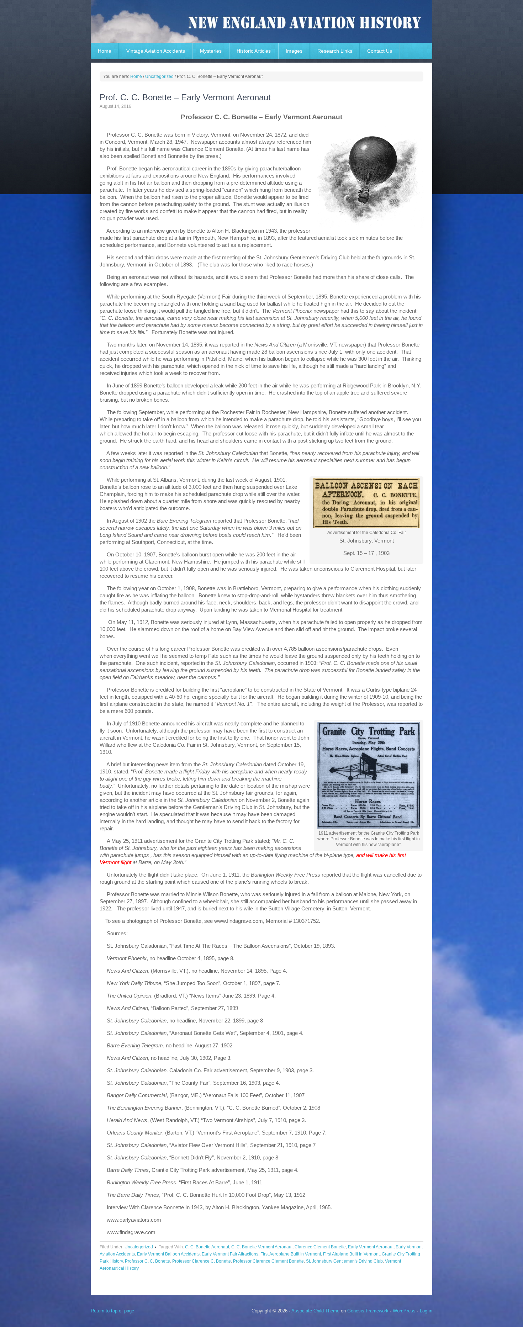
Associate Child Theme (315, 1310)
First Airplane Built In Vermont (351, 1254)
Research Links (334, 51)
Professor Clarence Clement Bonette (268, 1261)
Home (104, 51)
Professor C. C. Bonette (147, 1261)
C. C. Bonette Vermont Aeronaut (261, 1246)
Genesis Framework (368, 1310)
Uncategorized (139, 1246)
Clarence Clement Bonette (320, 1246)
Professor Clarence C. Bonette (201, 1261)
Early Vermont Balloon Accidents (168, 1254)
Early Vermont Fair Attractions (230, 1254)
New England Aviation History (261, 21)
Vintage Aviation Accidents (155, 51)
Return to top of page (112, 1310)
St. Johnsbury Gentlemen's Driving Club (344, 1261)
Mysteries (211, 51)
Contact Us (379, 51)
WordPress (404, 1310)
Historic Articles (254, 51)
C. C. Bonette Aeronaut (207, 1246)
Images (294, 51)
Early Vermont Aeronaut (370, 1246)
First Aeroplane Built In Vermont (290, 1254)
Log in (426, 1310)
